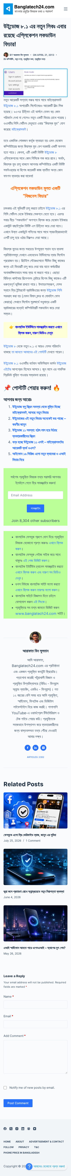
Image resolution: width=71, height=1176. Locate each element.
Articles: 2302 (35, 757)
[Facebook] (5, 1128)
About (20, 1141)
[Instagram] (16, 1128)
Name (9, 996)
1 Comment (33, 840)
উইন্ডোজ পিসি (54, 290)
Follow (9, 1147)
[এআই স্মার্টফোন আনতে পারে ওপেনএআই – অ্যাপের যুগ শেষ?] (35, 923)
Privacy (24, 1147)
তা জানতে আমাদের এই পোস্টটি (29, 352)
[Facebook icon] (28, 748)
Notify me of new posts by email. (32, 1087)
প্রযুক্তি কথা (28, 59)
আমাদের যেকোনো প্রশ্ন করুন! (49, 1166)
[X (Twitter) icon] (43, 748)
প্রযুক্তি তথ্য (40, 59)
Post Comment (18, 1103)
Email (8, 1016)
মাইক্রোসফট (19, 129)
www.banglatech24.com (35, 613)
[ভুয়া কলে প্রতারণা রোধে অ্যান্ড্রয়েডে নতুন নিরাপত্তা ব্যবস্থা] (35, 867)
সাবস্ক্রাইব (35, 508)
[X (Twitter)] (10, 1128)
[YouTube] (34, 1128)
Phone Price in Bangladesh (21, 1152)
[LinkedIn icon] (35, 748)
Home (7, 1141)
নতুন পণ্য (18, 59)
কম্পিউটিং (10, 59)
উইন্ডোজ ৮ (51, 152)
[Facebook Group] (28, 1128)
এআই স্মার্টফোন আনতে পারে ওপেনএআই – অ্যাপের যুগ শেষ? (34, 948)
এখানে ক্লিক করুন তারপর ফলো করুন (36, 590)
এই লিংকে (39, 602)
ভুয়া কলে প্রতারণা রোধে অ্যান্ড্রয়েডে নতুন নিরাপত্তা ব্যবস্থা (34, 891)
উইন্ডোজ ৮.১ (11, 106)
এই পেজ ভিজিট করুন (35, 560)
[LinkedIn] (22, 1128)
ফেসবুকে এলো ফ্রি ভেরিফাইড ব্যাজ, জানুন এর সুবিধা (30, 835)
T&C (36, 1147)
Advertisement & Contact (46, 1141)
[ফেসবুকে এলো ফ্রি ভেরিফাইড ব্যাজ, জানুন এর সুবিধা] (35, 810)
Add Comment (15, 1036)
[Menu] (65, 9)
